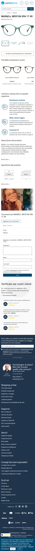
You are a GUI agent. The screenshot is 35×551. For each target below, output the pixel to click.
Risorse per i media (6, 489)
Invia (17, 275)
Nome (5, 257)
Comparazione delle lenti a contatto (11, 474)
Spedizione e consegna (7, 394)
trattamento (13, 270)
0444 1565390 (17, 376)
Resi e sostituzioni (6, 412)
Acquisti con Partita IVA (7, 420)
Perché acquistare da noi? (8, 495)
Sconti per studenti (6, 453)
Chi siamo (4, 483)
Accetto (13, 549)
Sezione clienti (5, 426)
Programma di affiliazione (8, 447)
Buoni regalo (4, 441)
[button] (5, 43)
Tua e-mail (6, 264)
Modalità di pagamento (7, 391)
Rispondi (5, 232)
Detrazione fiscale (6, 417)
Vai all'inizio (23, 532)
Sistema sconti (5, 450)
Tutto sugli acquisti (6, 388)
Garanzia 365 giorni (6, 415)
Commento (6, 245)
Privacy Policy (22, 546)
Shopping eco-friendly (7, 456)
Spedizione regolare (6, 436)
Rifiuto (20, 549)
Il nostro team (5, 486)
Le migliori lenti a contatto (8, 465)
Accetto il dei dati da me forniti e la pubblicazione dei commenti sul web (16, 271)
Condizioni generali (6, 399)
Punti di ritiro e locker (7, 397)
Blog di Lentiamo (6, 492)
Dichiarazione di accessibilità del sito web (12, 402)
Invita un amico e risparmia (8, 444)
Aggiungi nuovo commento (11, 221)
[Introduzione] (2, 12)
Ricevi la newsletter (17, 357)
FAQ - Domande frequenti (8, 423)
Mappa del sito (5, 500)
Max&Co (15, 12)
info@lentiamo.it (17, 379)
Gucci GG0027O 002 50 (12, 77)
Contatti (3, 498)
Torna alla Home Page (14, 532)
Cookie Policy (5, 543)
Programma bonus (6, 438)
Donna (9, 12)
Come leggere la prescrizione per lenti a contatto (14, 471)
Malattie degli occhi (6, 468)
